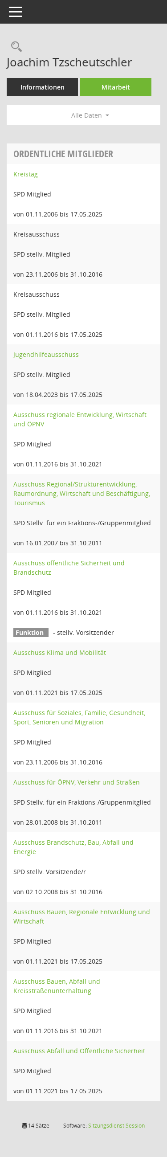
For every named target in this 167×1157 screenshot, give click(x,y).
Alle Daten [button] (87, 115)
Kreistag (25, 174)
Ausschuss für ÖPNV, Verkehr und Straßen (76, 782)
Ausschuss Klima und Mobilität (59, 652)
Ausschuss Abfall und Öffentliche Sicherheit (79, 1051)
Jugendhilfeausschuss (46, 354)
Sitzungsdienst (116, 1125)
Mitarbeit (116, 87)
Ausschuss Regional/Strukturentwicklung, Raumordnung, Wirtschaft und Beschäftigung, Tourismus (81, 493)
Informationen (42, 87)
